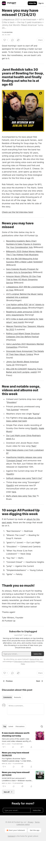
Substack (11, 836)
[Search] (41, 726)
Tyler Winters (7, 32)
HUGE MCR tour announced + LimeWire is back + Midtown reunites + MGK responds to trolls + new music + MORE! (17, 779)
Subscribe (32, 3)
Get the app (34, 830)
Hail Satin (22, 421)
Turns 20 (10, 365)
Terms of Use (34, 659)
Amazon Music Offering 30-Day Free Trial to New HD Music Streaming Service (23, 279)
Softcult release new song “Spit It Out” (24, 478)
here (14, 492)
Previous (9, 681)
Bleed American (31, 362)
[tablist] (12, 697)
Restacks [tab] (17, 697)
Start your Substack (17, 830)
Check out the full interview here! (17, 212)
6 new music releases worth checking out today (15, 734)
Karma (36, 414)
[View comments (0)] (12, 40)
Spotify (34, 428)
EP (7, 453)
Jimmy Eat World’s (15, 362)
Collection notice (23, 824)
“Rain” (34, 446)
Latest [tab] (10, 726)
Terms (37, 822)
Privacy (30, 822)
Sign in (41, 3)
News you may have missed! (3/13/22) (16, 773)
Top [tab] (4, 726)
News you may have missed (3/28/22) (15, 754)
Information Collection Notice (24, 661)
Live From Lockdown (34, 450)
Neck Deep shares (15, 450)
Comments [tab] (7, 697)
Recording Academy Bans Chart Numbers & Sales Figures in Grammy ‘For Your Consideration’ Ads (23, 244)
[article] (23, 740)
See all (7, 792)
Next (38, 681)
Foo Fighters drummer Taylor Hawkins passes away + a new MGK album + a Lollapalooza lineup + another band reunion (16, 759)
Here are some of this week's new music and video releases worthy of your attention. (16, 740)
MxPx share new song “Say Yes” (21, 496)
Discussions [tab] (20, 726)
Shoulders (11, 402)
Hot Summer (13, 410)
